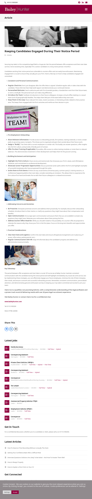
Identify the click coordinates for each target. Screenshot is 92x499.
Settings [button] (7, 492)
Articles (9, 55)
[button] (86, 9)
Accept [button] (15, 492)
